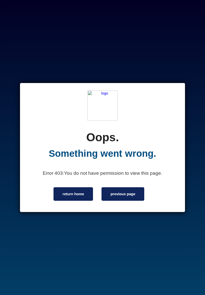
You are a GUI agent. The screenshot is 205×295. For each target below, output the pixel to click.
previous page (122, 194)
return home (73, 194)
